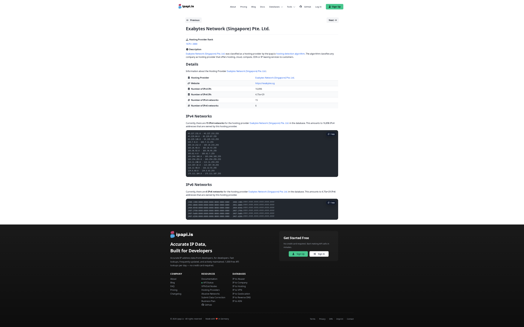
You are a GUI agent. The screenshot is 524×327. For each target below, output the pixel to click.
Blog (253, 6)
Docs (262, 6)
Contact (350, 319)
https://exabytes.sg (265, 83)
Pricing (243, 6)
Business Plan (208, 301)
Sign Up (336, 6)
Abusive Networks (210, 293)
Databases (274, 6)
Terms (312, 319)
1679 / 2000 (191, 43)
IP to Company (240, 282)
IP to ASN (237, 301)
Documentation (209, 278)
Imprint (339, 319)
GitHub (208, 304)
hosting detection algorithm (290, 53)
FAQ (172, 286)
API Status (208, 282)
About (233, 6)
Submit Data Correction (213, 297)
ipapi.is (180, 318)
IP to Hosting (239, 286)
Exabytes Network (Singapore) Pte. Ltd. (205, 53)
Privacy (322, 319)
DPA (331, 319)
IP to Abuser (239, 278)
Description (195, 49)
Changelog (175, 293)
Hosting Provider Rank (201, 39)
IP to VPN (237, 289)
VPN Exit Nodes (209, 286)
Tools (289, 6)
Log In (318, 6)
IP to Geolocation (241, 293)
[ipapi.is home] (186, 6)
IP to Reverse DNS (242, 297)
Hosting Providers (210, 289)
